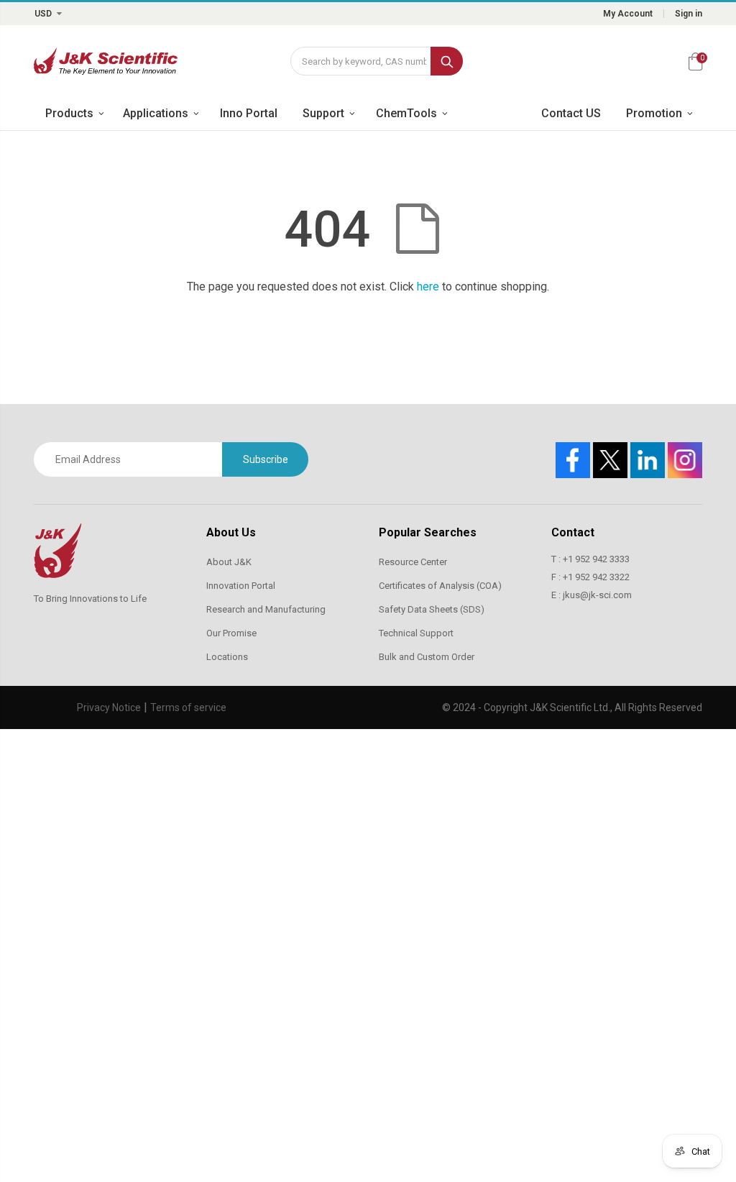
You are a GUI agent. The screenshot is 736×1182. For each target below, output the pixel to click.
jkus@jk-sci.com (597, 595)
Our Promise (231, 633)
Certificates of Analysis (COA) (440, 585)
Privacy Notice (109, 707)
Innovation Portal (240, 585)
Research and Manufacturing (266, 609)
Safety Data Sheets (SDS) (431, 609)
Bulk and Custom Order (426, 656)
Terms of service (188, 707)
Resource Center (413, 561)
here (428, 286)
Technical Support (416, 633)
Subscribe (265, 459)
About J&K (229, 561)
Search (447, 61)
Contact (572, 532)
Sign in (688, 14)
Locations (227, 656)
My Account (628, 14)
